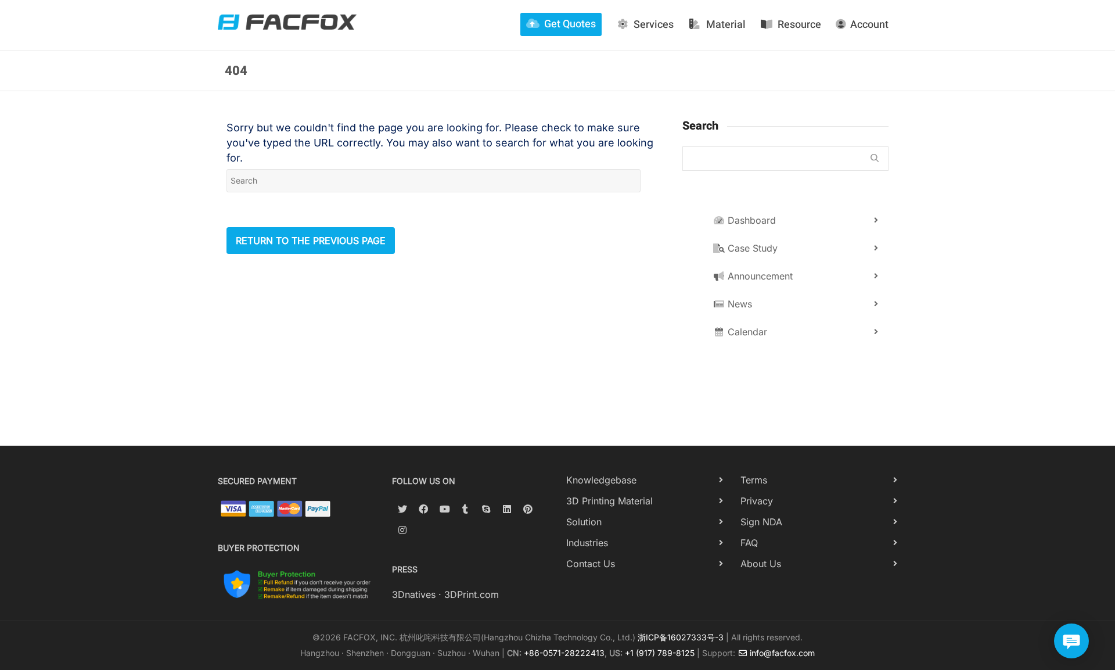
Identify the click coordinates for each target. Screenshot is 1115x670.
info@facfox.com (781, 653)
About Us (760, 563)
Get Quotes (570, 24)
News (738, 304)
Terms (753, 480)
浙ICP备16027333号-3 (681, 637)
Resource (799, 25)
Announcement (759, 276)
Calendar (746, 332)
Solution (584, 522)
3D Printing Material (609, 501)
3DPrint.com (471, 594)
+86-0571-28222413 (564, 653)
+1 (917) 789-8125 (660, 653)
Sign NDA (761, 522)
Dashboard (750, 220)
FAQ (749, 543)
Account (869, 25)
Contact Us (590, 563)
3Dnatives (414, 594)
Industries (587, 543)
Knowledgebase (601, 480)
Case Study (751, 248)
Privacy (756, 501)
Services (654, 25)
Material (726, 25)
